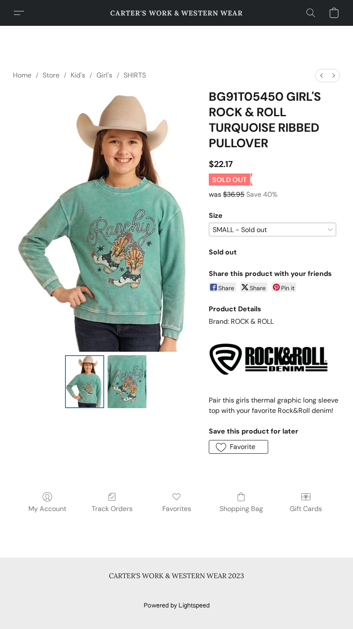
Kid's (78, 75)
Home (22, 75)
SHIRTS (135, 75)
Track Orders (112, 508)
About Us (270, 591)
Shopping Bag (241, 508)
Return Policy (230, 591)
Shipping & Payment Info (168, 591)
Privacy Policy (107, 591)
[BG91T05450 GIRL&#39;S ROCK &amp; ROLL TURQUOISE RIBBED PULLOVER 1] (127, 382)
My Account (47, 508)
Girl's (104, 75)
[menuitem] (322, 75)
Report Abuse (311, 591)
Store (51, 75)
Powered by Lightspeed (177, 606)
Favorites (176, 508)
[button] (176, 13)
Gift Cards (306, 508)
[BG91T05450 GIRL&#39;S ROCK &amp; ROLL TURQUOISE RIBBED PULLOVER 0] (84, 382)
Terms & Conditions (51, 591)
